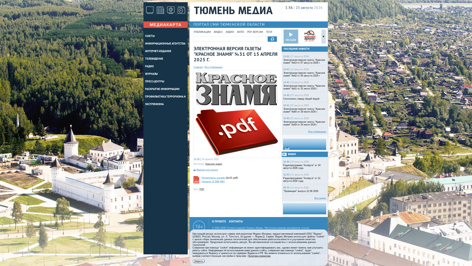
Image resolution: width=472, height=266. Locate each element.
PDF (201, 189)
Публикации (202, 32)
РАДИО (149, 66)
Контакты (236, 222)
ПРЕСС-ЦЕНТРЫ (154, 81)
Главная (198, 67)
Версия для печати (207, 169)
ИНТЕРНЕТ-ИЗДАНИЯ (158, 51)
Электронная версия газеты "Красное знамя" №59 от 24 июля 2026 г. (304, 123)
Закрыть (198, 261)
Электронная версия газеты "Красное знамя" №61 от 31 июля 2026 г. (304, 87)
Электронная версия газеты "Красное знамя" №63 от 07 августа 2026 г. (304, 61)
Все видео (320, 198)
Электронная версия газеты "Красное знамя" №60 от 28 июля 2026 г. (304, 110)
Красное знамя (213, 164)
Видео (218, 32)
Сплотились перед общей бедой (301, 98)
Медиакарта (166, 24)
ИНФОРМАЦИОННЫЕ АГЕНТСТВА (165, 44)
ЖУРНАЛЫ (151, 74)
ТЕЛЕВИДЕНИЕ (154, 59)
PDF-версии (255, 32)
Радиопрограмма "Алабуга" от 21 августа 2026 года (301, 179)
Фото (240, 32)
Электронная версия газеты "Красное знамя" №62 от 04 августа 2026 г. (304, 74)
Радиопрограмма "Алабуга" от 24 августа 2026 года (301, 166)
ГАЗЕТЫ (150, 36)
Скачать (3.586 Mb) (213, 181)
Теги (269, 32)
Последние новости (296, 49)
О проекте (219, 222)
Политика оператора (259, 256)
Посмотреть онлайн (213, 177)
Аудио (230, 32)
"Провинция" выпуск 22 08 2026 (300, 191)
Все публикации (213, 67)
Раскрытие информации (162, 89)
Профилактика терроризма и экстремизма (165, 100)
